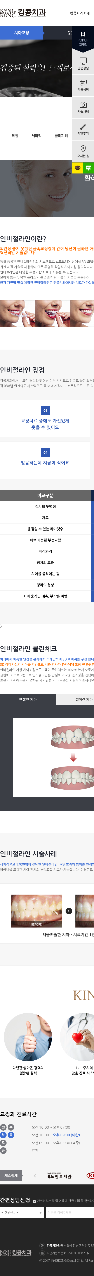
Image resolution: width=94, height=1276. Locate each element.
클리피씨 (61, 135)
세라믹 (37, 135)
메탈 (15, 135)
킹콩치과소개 (80, 13)
